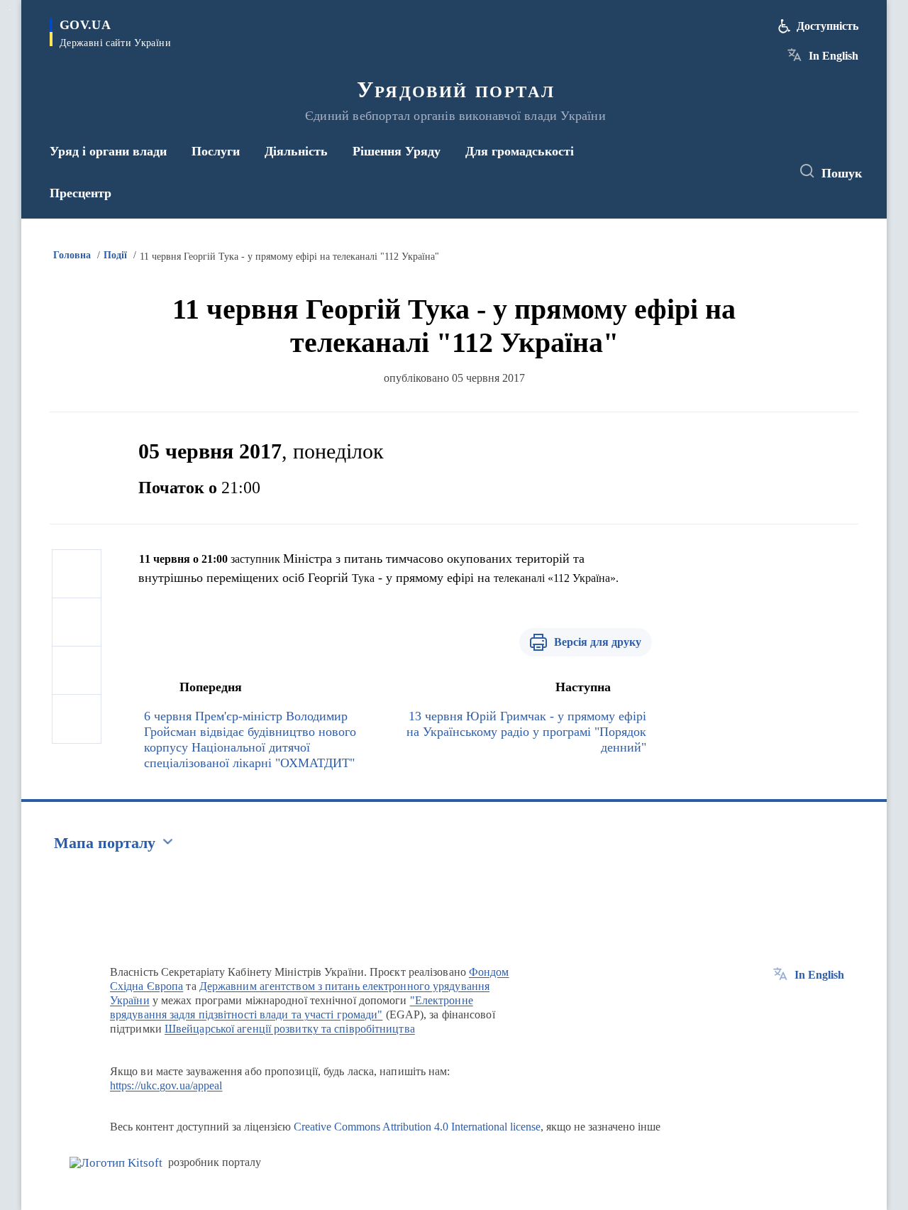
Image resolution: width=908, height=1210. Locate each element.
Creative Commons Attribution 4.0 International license (417, 1127)
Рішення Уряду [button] (397, 151)
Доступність (827, 26)
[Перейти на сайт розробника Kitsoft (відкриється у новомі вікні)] (116, 1163)
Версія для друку (597, 642)
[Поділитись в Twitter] (76, 622)
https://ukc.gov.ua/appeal (166, 1085)
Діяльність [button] (296, 151)
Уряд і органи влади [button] (108, 151)
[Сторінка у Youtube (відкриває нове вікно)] (766, 171)
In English (833, 56)
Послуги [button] (216, 151)
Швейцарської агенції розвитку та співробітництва (290, 1029)
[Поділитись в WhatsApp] (76, 671)
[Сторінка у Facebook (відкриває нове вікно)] (714, 171)
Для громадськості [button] (519, 151)
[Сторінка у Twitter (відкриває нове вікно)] (740, 171)
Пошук (841, 173)
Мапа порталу (104, 843)
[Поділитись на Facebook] (76, 574)
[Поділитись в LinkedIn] (76, 719)
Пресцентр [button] (80, 193)
